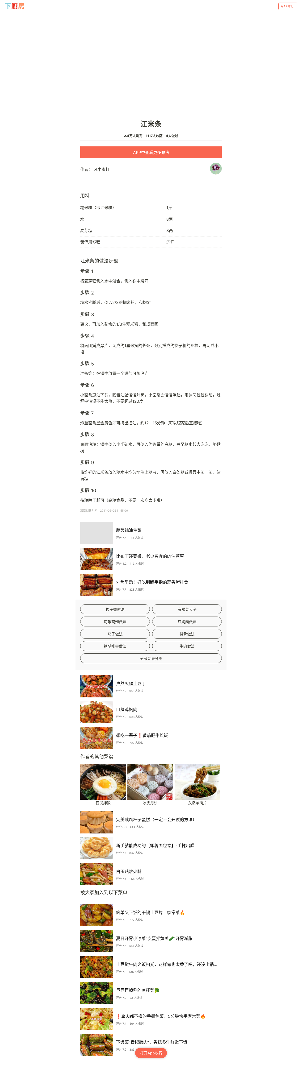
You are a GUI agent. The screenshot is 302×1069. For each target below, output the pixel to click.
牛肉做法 (187, 646)
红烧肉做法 (187, 621)
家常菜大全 (187, 609)
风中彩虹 (101, 169)
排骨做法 (187, 634)
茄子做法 (115, 634)
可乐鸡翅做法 (115, 621)
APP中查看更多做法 (151, 152)
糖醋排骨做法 (115, 646)
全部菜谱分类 (151, 658)
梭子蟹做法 (115, 609)
